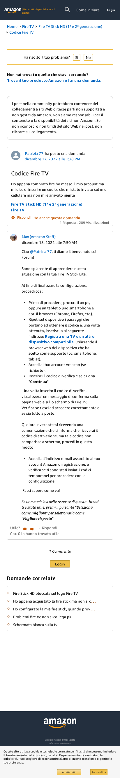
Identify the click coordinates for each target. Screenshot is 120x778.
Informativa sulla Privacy (60, 743)
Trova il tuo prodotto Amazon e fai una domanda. (54, 80)
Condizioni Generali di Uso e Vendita (60, 740)
